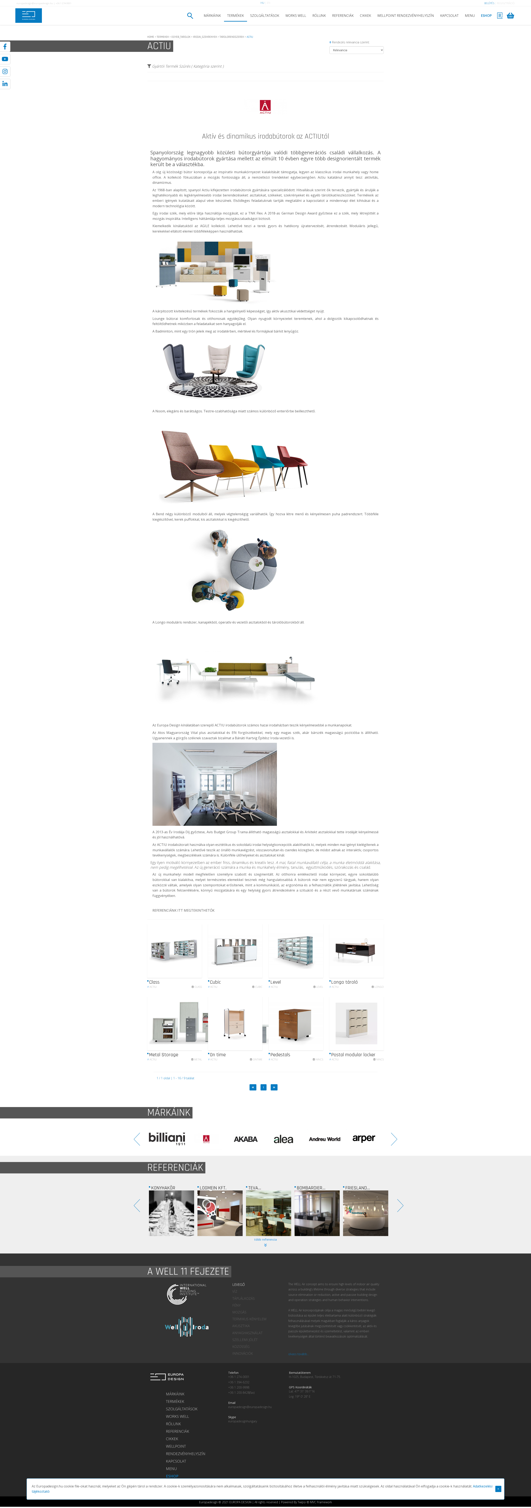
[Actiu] (364, 1139)
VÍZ (234, 1291)
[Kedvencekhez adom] (195, 951)
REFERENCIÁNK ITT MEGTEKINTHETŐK (183, 910)
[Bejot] (285, 1139)
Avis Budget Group (221, 832)
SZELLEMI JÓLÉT (245, 1339)
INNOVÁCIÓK (242, 1353)
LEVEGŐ (238, 1284)
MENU (470, 15)
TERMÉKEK (235, 15)
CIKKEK (365, 15)
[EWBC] (317, 1213)
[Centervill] (268, 1213)
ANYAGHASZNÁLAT (247, 1333)
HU (262, 3)
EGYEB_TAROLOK (181, 37)
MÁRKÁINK (212, 15)
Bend (160, 514)
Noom (160, 411)
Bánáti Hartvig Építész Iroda (257, 738)
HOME (150, 37)
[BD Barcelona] (246, 1139)
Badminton (164, 331)
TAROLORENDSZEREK (232, 37)
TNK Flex (255, 213)
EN (268, 3)
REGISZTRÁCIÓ (506, 3)
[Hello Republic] (365, 1213)
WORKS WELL (295, 15)
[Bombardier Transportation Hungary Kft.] (171, 1213)
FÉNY (236, 1305)
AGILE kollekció (212, 226)
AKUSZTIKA (241, 1326)
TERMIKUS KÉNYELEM (249, 1319)
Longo (160, 622)
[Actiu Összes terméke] (265, 132)
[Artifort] (206, 1139)
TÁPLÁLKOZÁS (243, 1298)
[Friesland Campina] (220, 1213)
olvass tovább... (298, 1354)
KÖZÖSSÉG (241, 1346)
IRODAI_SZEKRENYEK (205, 37)
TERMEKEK (163, 37)
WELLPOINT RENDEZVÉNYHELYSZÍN (405, 15)
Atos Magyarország (173, 732)
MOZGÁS (239, 1312)
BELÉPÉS (489, 3)
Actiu (152, 987)
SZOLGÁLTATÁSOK (264, 15)
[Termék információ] (187, 951)
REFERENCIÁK (343, 15)
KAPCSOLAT (449, 15)
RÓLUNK (319, 15)
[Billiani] (325, 1139)
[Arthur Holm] (167, 1139)
